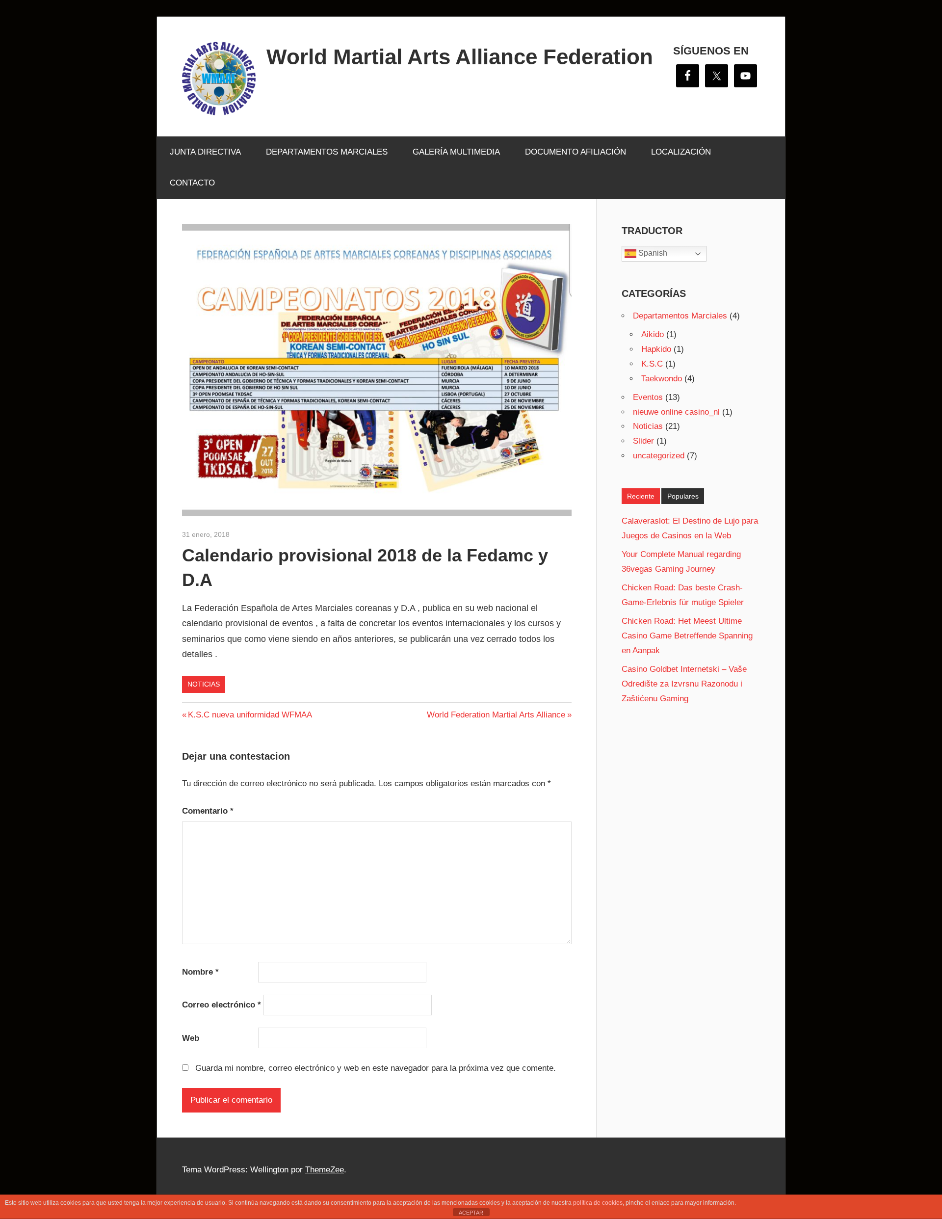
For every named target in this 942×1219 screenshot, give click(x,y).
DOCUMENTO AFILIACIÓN (575, 152)
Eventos (648, 397)
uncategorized (658, 455)
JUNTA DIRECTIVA (205, 152)
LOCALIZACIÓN (681, 152)
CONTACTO (192, 182)
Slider (643, 441)
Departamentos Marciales (680, 315)
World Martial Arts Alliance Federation (459, 57)
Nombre (200, 972)
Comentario (208, 811)
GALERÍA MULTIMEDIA (456, 152)
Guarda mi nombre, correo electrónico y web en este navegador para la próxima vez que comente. (375, 1068)
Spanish (651, 253)
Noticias (203, 684)
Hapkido (656, 349)
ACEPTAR (471, 1213)
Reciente (640, 496)
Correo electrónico (221, 1004)
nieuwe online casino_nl (676, 412)
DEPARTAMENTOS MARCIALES (327, 152)
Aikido (652, 334)
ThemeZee (324, 1169)
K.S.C (652, 364)
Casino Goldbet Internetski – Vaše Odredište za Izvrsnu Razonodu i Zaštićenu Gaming (684, 683)
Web (190, 1038)
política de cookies (598, 1202)
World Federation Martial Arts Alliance (496, 714)
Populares (683, 496)
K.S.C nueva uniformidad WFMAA (249, 714)
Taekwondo (661, 378)
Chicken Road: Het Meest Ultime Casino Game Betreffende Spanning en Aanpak (687, 635)
